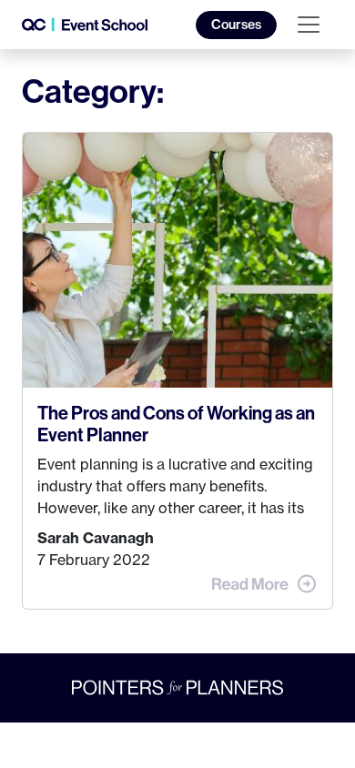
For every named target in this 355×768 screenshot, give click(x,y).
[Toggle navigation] (308, 24)
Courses (236, 24)
